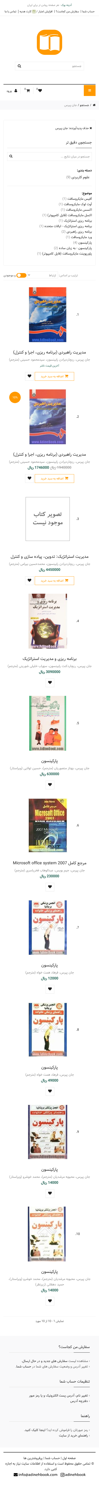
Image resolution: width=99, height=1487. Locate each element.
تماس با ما (10, 11)
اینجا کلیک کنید (35, 1430)
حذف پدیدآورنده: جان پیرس (72, 128)
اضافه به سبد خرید (52, 376)
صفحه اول (69, 1458)
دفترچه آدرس (79, 1401)
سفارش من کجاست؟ (67, 11)
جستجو (84, 105)
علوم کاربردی (78, 177)
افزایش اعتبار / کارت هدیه (36, 11)
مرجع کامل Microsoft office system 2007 (49, 863)
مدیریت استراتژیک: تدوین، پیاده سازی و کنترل (49, 556)
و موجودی (9, 275)
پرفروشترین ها (33, 1458)
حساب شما (88, 11)
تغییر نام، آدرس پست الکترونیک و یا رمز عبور (58, 1395)
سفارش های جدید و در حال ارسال (44, 1361)
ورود (9, 90)
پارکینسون (49, 760)
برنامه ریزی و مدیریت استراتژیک (50, 658)
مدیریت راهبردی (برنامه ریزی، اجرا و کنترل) (49, 352)
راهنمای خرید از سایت (73, 1435)
